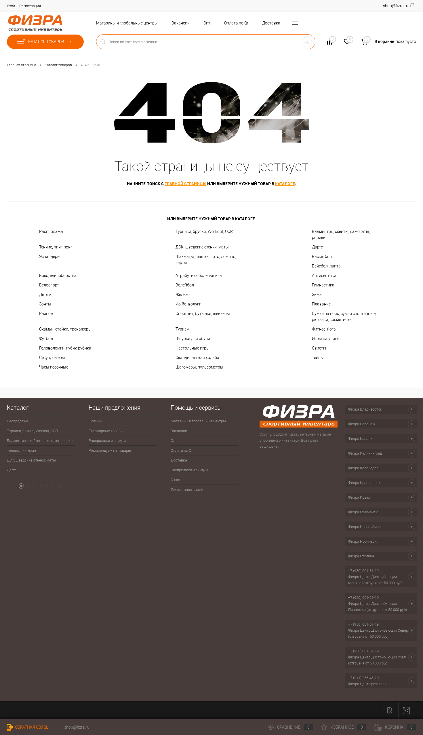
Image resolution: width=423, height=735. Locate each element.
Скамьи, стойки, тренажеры (65, 329)
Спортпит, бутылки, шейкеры (203, 313)
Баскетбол (322, 256)
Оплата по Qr (236, 23)
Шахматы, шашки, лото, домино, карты (206, 259)
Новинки (96, 421)
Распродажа (51, 231)
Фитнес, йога (324, 329)
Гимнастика (323, 285)
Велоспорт (49, 285)
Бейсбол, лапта (326, 266)
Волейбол (185, 285)
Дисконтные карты (187, 489)
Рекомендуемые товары (110, 450)
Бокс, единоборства (58, 275)
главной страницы (185, 183)
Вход (11, 6)
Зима (317, 294)
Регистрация (30, 6)
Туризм (182, 329)
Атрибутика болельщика (199, 275)
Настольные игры (192, 348)
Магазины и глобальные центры (127, 23)
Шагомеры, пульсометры (199, 367)
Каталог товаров (46, 41)
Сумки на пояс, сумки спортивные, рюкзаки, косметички (344, 316)
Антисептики (324, 275)
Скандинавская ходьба (197, 357)
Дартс (317, 247)
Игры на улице (325, 338)
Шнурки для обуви (193, 338)
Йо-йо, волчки (188, 304)
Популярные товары (106, 431)
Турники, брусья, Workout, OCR (204, 231)
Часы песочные (53, 367)
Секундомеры (52, 357)
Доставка (271, 23)
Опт (206, 23)
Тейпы (318, 357)
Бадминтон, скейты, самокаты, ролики (341, 234)
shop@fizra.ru (76, 727)
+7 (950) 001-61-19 (363, 571)
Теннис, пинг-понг (55, 247)
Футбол (46, 338)
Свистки (319, 348)
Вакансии (181, 23)
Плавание (321, 304)
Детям (45, 294)
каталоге (285, 183)
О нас (175, 480)
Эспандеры (49, 256)
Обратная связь (31, 727)
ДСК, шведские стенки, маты (202, 247)
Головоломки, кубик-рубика (65, 348)
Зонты (45, 304)
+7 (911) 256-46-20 (363, 678)
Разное (46, 313)
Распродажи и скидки (107, 440)
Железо (183, 294)
